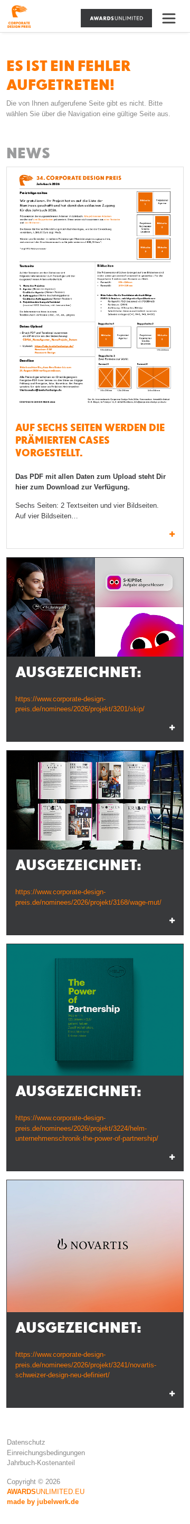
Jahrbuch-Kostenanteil (41, 1463)
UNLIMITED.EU (45, 1492)
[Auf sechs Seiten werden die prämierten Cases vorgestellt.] (95, 291)
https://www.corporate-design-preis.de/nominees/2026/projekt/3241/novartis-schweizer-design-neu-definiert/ (85, 1365)
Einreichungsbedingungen (46, 1453)
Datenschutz (26, 1442)
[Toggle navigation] (173, 18)
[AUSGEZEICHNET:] (95, 607)
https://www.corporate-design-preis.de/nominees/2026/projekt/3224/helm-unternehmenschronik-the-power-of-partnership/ (86, 1128)
